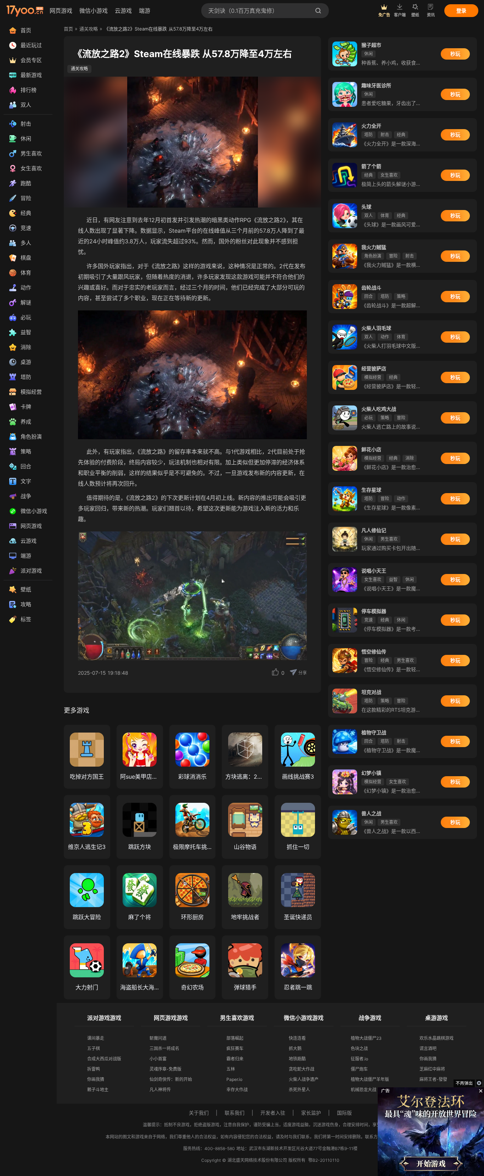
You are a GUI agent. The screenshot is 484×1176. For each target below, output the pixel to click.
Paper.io (234, 1079)
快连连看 (297, 1038)
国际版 (344, 1113)
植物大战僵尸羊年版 (370, 1079)
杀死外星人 (299, 1089)
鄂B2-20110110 (323, 1160)
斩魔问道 (158, 1038)
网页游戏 (61, 10)
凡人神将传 (160, 1089)
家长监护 (311, 1113)
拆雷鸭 (93, 1069)
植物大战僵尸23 (366, 1038)
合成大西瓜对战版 (104, 1058)
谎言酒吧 (428, 1048)
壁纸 (415, 14)
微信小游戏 (93, 10)
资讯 (431, 14)
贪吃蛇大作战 (301, 1069)
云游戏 (123, 10)
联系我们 (234, 1113)
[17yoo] (25, 10)
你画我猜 (95, 1079)
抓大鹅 (295, 1048)
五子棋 (93, 1048)
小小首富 (158, 1058)
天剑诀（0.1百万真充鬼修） (243, 10)
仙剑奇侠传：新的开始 (171, 1079)
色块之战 (359, 1048)
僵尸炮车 (359, 1069)
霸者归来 (234, 1058)
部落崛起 (234, 1038)
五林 (230, 1069)
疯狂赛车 (234, 1048)
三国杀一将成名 (164, 1048)
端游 (144, 10)
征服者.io (359, 1058)
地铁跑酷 (297, 1058)
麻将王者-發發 (433, 1079)
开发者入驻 (272, 1113)
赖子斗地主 (97, 1089)
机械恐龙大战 (363, 1089)
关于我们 (199, 1113)
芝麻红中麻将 (432, 1069)
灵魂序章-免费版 (165, 1069)
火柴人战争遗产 (304, 1079)
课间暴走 (95, 1038)
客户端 (400, 14)
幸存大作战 (237, 1089)
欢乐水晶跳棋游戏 (437, 1038)
